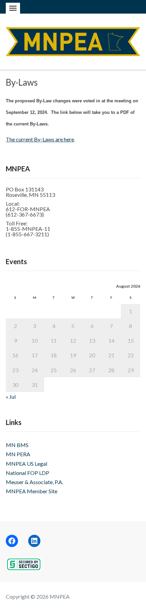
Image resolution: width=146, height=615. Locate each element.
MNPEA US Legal (26, 463)
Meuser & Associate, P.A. (34, 482)
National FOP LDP (27, 472)
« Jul (11, 396)
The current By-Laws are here (40, 139)
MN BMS (17, 445)
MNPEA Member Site (31, 491)
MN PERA (18, 454)
